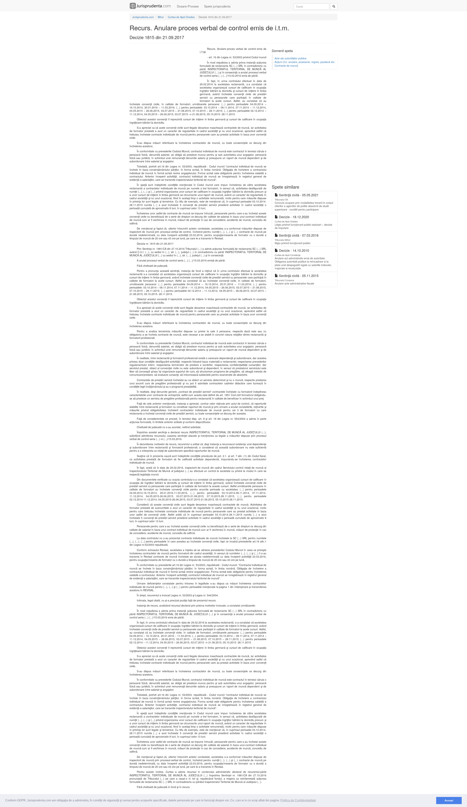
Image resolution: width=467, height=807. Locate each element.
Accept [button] (449, 800)
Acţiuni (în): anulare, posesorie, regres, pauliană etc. (305, 62)
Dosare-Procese (188, 6)
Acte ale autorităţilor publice (290, 58)
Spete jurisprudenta (217, 6)
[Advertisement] (163, 73)
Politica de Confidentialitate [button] (298, 800)
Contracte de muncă (286, 65)
